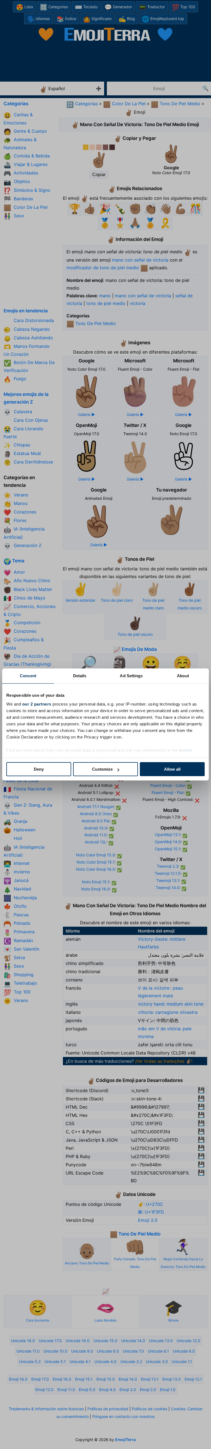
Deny (39, 769)
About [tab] (183, 675)
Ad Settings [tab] (131, 675)
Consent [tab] (28, 675)
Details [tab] (80, 675)
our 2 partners (36, 704)
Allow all (172, 769)
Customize (102, 769)
